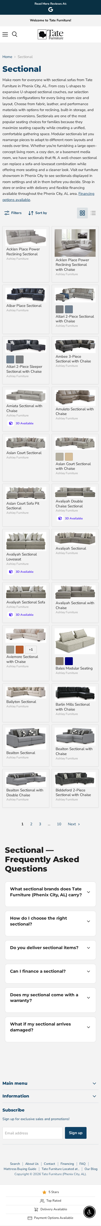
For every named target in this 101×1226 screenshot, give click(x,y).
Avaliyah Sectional (71, 548)
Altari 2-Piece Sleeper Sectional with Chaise (24, 369)
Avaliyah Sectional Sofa (25, 602)
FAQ (82, 1164)
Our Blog (91, 1169)
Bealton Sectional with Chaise (74, 751)
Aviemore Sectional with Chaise (22, 659)
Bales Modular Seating (74, 668)
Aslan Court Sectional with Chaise (73, 466)
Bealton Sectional (20, 752)
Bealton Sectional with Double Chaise (24, 793)
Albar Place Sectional (23, 305)
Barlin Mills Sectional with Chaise (73, 707)
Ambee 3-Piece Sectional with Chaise (73, 359)
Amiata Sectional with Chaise (24, 408)
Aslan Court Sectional (23, 452)
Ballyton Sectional (21, 701)
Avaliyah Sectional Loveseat (21, 557)
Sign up (76, 1133)
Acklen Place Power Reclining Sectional (23, 252)
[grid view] (82, 213)
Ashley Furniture (17, 259)
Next (72, 824)
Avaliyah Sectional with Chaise (75, 605)
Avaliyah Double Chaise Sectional (69, 504)
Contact (49, 1164)
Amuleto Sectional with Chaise (75, 411)
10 (59, 824)
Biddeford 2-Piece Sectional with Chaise (73, 793)
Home (7, 57)
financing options (44, 982)
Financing (67, 1164)
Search (15, 1164)
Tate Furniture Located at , (60, 1169)
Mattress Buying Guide (20, 1169)
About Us (31, 1164)
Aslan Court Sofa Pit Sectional (22, 506)
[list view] (93, 213)
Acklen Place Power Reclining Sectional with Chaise (72, 264)
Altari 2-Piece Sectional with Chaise (75, 319)
